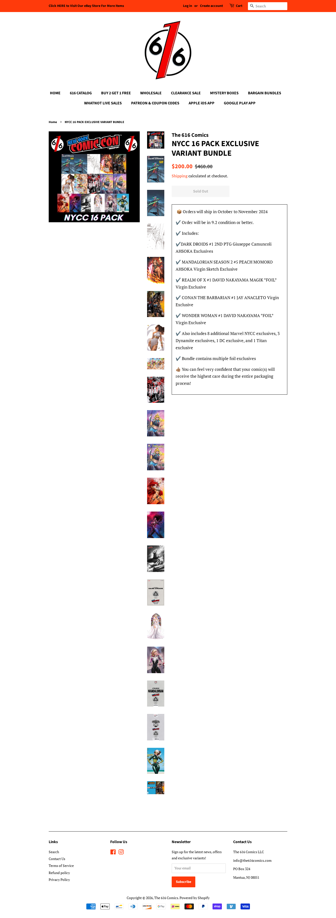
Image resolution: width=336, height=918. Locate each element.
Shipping (179, 176)
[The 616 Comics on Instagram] (121, 852)
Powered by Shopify (195, 897)
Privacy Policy (59, 879)
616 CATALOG (81, 93)
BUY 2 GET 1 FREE (116, 93)
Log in (187, 5)
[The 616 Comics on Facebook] (113, 852)
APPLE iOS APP (201, 103)
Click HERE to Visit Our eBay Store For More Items (86, 5)
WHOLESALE (151, 93)
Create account (211, 5)
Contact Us (57, 858)
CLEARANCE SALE (186, 93)
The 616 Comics (166, 897)
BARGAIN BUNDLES (264, 93)
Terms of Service (61, 865)
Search (54, 851)
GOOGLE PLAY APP (240, 103)
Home (53, 122)
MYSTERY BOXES (224, 93)
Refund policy (59, 872)
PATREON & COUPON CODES (155, 103)
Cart (239, 5)
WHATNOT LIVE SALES (103, 103)
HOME (55, 93)
